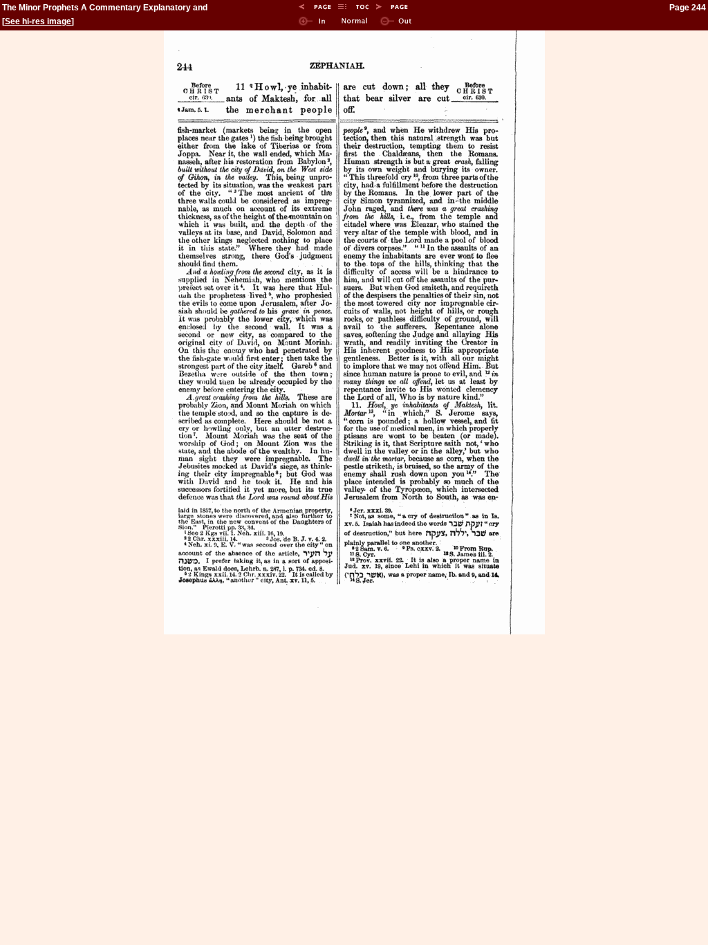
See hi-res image (38, 21)
